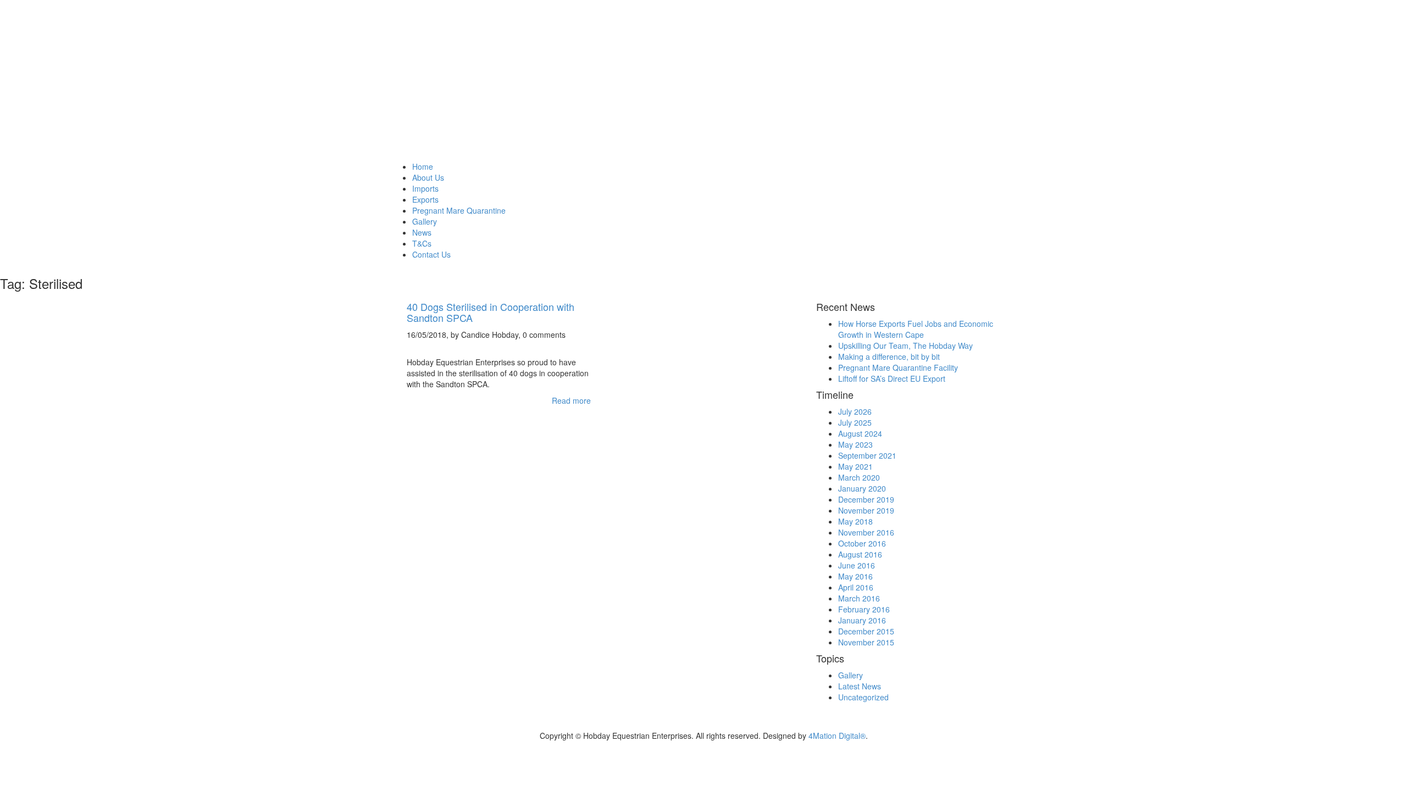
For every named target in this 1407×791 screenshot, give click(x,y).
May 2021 (855, 466)
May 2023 (855, 444)
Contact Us (431, 254)
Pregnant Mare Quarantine (459, 210)
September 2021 (867, 455)
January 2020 (862, 488)
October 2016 (862, 543)
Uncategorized (863, 697)
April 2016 (855, 587)
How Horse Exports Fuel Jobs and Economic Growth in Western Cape (915, 329)
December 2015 (866, 631)
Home (422, 166)
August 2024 (860, 433)
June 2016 (856, 565)
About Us (428, 177)
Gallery (424, 221)
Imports (425, 188)
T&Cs (421, 243)
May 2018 (855, 521)
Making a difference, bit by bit (889, 356)
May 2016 (855, 576)
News (421, 232)
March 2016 (859, 598)
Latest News (859, 686)
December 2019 (866, 499)
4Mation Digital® (837, 735)
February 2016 (864, 609)
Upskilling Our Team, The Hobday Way (905, 345)
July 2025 (855, 422)
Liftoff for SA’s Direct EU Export (891, 378)
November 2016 (866, 532)
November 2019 (866, 510)
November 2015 (866, 642)
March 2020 (859, 477)
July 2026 (855, 411)
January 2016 (862, 620)
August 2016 (860, 554)
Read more (571, 400)
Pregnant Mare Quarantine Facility (898, 367)
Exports (425, 199)
